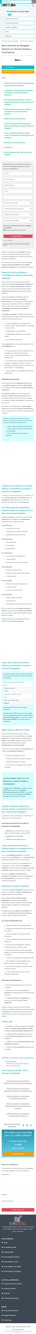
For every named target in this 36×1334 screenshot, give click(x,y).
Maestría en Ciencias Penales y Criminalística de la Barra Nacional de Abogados (19, 84)
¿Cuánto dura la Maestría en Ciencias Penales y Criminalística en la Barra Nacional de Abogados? (18, 92)
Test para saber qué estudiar (13, 1284)
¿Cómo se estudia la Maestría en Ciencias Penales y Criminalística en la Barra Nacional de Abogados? (19, 135)
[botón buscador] (33, 1)
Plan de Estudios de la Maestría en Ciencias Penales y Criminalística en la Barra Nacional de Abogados (19, 102)
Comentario (6, 1174)
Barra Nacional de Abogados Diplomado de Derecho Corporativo (18, 1090)
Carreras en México (10, 1288)
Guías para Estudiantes (11, 1310)
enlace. (11, 615)
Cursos (7, 32)
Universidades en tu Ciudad (12, 1267)
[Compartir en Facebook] (23, 1125)
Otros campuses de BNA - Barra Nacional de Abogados (18, 153)
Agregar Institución (10, 1315)
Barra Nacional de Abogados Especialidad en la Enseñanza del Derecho (18, 1106)
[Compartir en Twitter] (27, 1125)
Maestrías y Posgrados (11, 27)
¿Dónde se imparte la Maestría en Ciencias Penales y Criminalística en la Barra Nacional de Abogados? (19, 126)
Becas (6, 1242)
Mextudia (6, 1012)
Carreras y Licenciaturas (11, 18)
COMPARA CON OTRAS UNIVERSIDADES (18, 72)
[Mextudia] (9, 6)
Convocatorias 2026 (10, 1247)
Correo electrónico (8, 1201)
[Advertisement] (18, 465)
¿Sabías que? (8, 147)
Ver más (17, 1332)
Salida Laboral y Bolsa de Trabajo (14, 119)
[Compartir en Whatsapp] (31, 1125)
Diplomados (8, 36)
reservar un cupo (15, 985)
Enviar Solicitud (17, 236)
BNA (18, 892)
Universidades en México (11, 1257)
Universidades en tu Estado (12, 1271)
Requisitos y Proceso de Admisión (14, 142)
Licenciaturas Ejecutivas (11, 23)
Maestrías (7, 1293)
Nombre (5, 1194)
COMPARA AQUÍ (18, 1154)
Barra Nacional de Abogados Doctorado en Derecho (18, 1097)
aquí (27, 1009)
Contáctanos (8, 1320)
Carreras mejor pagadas (11, 1298)
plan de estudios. (18, 621)
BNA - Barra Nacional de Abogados (10, 41)
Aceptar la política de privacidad (15, 230)
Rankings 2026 (8, 1252)
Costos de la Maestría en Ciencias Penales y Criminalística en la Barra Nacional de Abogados (17, 111)
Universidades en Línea (11, 1262)
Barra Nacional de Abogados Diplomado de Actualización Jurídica (18, 1082)
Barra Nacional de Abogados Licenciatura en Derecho (18, 1115)
